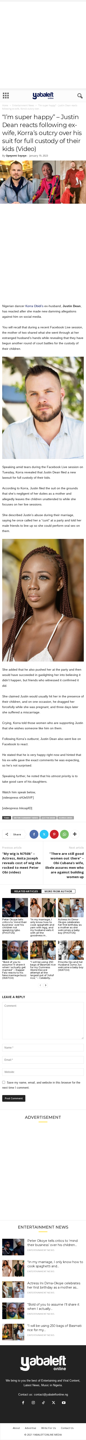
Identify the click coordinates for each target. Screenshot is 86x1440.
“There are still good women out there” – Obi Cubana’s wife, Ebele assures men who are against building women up (64, 865)
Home (5, 105)
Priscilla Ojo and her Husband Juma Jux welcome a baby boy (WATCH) (70, 966)
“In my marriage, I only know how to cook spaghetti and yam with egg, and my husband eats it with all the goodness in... (42, 927)
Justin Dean (48, 817)
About (16, 1428)
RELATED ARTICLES (26, 891)
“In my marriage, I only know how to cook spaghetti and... (55, 1264)
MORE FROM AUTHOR (58, 891)
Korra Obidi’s (34, 306)
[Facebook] (34, 834)
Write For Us (48, 1428)
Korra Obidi (65, 817)
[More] (74, 834)
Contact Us (67, 1428)
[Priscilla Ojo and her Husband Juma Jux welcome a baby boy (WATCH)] (71, 950)
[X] (44, 834)
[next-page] (45, 985)
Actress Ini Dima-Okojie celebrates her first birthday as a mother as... (53, 1285)
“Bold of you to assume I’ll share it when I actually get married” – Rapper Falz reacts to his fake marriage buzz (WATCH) (14, 969)
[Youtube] (63, 1403)
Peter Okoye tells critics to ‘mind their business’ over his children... (52, 1243)
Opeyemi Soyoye (16, 155)
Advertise (30, 1428)
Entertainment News (23, 105)
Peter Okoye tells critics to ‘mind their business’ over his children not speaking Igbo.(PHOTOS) (14, 926)
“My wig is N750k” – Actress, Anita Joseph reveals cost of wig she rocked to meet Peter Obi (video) (21, 862)
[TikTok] (43, 1403)
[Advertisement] (43, 45)
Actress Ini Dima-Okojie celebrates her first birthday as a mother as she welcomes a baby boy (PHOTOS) (70, 926)
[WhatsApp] (64, 834)
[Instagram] (33, 1403)
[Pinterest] (54, 834)
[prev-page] (40, 985)
